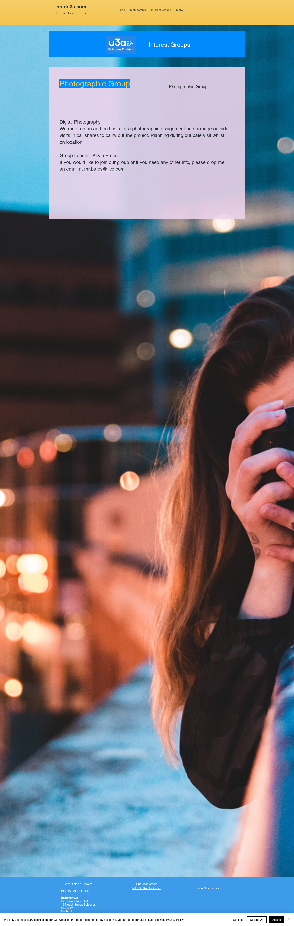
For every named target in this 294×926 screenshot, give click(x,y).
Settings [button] (238, 920)
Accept (276, 920)
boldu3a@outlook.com (146, 888)
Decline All (256, 920)
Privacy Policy (175, 920)
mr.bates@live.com (104, 169)
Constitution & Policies (78, 884)
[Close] (289, 919)
